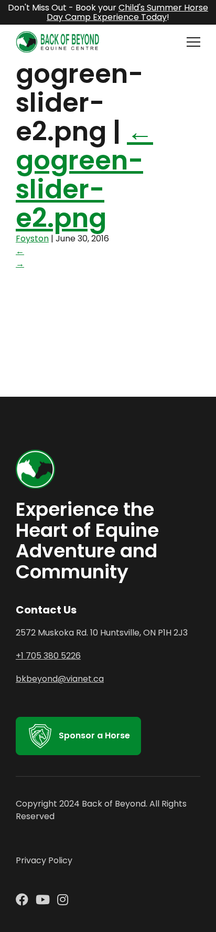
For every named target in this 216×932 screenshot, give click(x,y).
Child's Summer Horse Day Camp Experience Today (127, 12)
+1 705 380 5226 (48, 656)
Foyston (32, 238)
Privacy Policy (44, 860)
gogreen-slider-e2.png (84, 175)
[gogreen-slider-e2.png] (94, 338)
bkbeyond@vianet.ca (60, 679)
